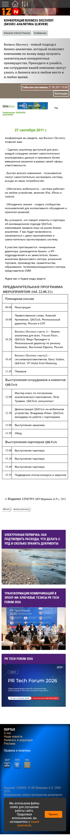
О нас (7, 733)
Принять (53, 814)
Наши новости (13, 736)
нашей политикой (28, 823)
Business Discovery (21, 509)
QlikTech (6, 509)
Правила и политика (17, 750)
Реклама (9, 743)
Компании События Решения (17, 33)
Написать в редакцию (18, 740)
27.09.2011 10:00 (45, 87)
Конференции (40, 33)
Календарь (61, 93)
